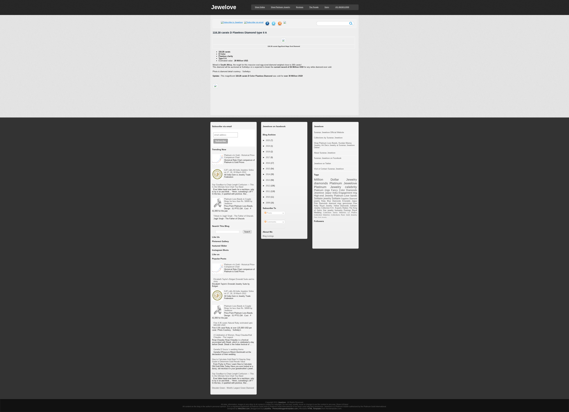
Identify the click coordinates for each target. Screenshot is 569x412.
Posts (269, 213)
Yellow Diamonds (341, 206)
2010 (268, 197)
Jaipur (354, 201)
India (335, 193)
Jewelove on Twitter (322, 163)
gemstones (347, 203)
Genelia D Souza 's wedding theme (228, 349)
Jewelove (223, 7)
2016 (268, 163)
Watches (326, 215)
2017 (268, 157)
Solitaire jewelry (322, 198)
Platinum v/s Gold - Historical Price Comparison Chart (239, 156)
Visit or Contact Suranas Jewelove (329, 169)
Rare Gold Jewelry (349, 215)
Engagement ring (348, 193)
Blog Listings (268, 236)
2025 (268, 140)
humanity (339, 210)
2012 (268, 186)
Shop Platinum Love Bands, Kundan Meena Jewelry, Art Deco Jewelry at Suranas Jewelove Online (334, 145)
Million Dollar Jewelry (335, 179)
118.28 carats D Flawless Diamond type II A (240, 32)
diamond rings (335, 203)
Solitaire (336, 198)
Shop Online (260, 7)
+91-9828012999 (342, 7)
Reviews (299, 7)
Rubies (345, 208)
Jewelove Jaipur (322, 193)
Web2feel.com (244, 409)
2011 (268, 191)
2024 (268, 146)
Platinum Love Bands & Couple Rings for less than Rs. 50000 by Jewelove (238, 201)
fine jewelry (328, 210)
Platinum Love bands (345, 195)
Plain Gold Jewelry (320, 217)
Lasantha (267, 409)
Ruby (323, 201)
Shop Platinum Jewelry (280, 7)
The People (314, 7)
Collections (335, 215)
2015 (268, 169)
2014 (268, 174)
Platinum (336, 183)
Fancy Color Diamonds (344, 190)
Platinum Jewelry (327, 187)
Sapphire (345, 198)
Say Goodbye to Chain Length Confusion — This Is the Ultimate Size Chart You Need (233, 186)
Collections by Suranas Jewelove (328, 138)
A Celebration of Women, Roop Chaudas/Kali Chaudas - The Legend (233, 336)
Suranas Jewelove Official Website (329, 132)
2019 (268, 152)
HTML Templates (314, 409)
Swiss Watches (339, 212)
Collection (327, 212)
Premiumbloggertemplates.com (285, 409)
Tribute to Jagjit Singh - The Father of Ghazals (233, 216)
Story (327, 7)
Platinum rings (322, 190)
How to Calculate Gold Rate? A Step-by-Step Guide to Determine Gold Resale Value (231, 360)
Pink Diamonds (321, 203)
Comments (271, 222)
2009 (268, 203)
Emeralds (346, 201)
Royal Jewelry (326, 206)
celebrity (351, 187)
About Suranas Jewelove (324, 153)
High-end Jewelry (323, 195)
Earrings (347, 210)
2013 (268, 180)
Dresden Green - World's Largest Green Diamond (233, 388)
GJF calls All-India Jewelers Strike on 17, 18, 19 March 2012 (239, 171)
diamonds (321, 183)
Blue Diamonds (334, 201)
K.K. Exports (336, 208)
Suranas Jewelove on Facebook (327, 158)
